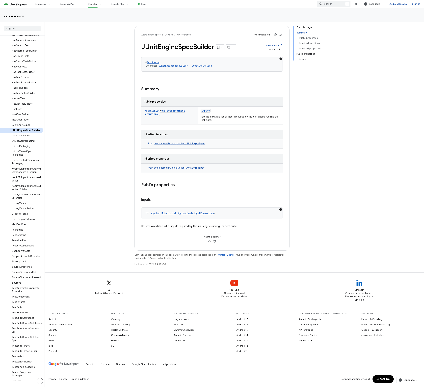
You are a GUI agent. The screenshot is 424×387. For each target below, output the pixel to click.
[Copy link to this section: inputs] (154, 200)
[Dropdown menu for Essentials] (51, 4)
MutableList (152, 110)
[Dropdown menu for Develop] (102, 4)
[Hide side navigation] (40, 381)
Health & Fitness (119, 329)
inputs (205, 110)
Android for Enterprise (60, 324)
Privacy (115, 340)
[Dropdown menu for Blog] (150, 4)
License (63, 379)
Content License (226, 254)
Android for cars (182, 335)
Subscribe (383, 379)
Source (52, 335)
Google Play (118, 3)
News (51, 340)
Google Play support (371, 329)
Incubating (153, 62)
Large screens (181, 319)
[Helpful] (275, 34)
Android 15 (242, 329)
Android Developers (150, 34)
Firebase (120, 364)
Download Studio (308, 335)
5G (112, 345)
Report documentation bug (375, 324)
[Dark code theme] (281, 59)
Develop (93, 3)
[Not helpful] (280, 34)
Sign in (416, 3)
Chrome (105, 364)
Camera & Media (120, 335)
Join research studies (372, 335)
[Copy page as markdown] (229, 47)
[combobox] (333, 4)
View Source (272, 45)
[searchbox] (22, 28)
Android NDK (306, 340)
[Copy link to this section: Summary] (162, 89)
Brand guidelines (80, 379)
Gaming (115, 319)
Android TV (180, 340)
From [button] (176, 143)
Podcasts (53, 351)
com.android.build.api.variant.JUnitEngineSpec (179, 143)
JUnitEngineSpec (202, 65)
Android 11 (241, 351)
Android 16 (242, 324)
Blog (143, 3)
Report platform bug (371, 319)
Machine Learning (120, 324)
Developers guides (308, 324)
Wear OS (178, 324)
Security (53, 329)
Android (53, 319)
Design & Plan (67, 3)
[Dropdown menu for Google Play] (128, 4)
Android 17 (242, 319)
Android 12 (242, 345)
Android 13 (242, 340)
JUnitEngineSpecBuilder (173, 65)
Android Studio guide (310, 319)
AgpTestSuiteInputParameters (196, 213)
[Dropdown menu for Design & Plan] (79, 4)
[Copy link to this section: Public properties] (178, 185)
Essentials (41, 3)
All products (169, 364)
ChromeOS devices (184, 329)
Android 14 (242, 335)
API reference (14, 16)
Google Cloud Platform (144, 364)
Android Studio (398, 3)
